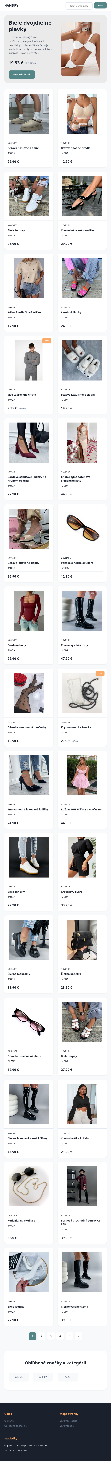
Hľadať (100, 5)
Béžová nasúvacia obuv (23, 148)
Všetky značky (67, 1425)
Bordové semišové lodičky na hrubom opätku (27, 478)
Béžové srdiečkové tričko (24, 312)
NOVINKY (12, 143)
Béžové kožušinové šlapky (78, 394)
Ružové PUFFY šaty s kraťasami (81, 809)
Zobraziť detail (21, 74)
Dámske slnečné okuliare (24, 1056)
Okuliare (66, 558)
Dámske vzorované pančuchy (27, 727)
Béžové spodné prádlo (75, 148)
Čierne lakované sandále (77, 230)
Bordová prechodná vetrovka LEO (80, 1222)
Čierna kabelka (71, 974)
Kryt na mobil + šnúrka (76, 727)
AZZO (68, 1376)
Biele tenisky (16, 230)
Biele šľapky (69, 1056)
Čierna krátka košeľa (75, 1138)
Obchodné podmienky (15, 1425)
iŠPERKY (65, 568)
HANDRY (11, 5)
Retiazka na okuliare (21, 1220)
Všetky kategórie (68, 1420)
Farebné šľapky (71, 312)
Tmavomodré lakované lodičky (28, 809)
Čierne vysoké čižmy (74, 645)
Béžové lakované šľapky (23, 563)
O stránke (9, 1420)
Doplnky (12, 722)
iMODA (11, 153)
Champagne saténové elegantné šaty (75, 478)
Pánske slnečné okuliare (77, 563)
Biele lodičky (16, 1306)
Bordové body (17, 645)
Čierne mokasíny (19, 974)
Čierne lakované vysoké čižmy (28, 1138)
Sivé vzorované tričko (22, 394)
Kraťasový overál (72, 892)
